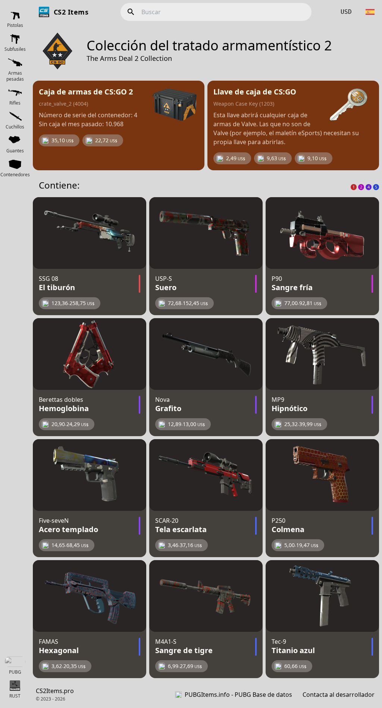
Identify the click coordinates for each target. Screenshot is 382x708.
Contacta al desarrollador (339, 694)
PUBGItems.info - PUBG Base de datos (238, 694)
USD (346, 11)
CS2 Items (71, 11)
